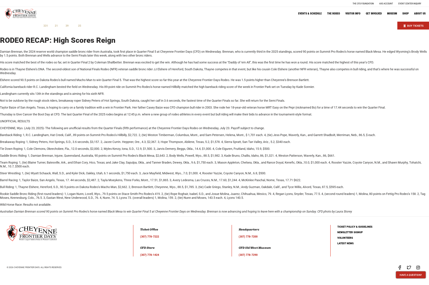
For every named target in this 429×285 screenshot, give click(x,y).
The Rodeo (333, 13)
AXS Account (386, 3)
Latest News (345, 243)
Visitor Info (352, 13)
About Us (420, 13)
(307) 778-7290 (248, 254)
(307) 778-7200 (248, 236)
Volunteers (345, 237)
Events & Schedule (310, 13)
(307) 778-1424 (149, 254)
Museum (392, 13)
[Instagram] (418, 267)
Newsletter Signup (350, 232)
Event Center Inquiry (409, 3)
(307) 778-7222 (149, 236)
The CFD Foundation (363, 3)
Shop (405, 13)
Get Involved (374, 13)
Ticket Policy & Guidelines (354, 226)
